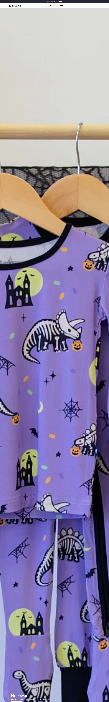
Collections (56, 5)
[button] (95, 5)
